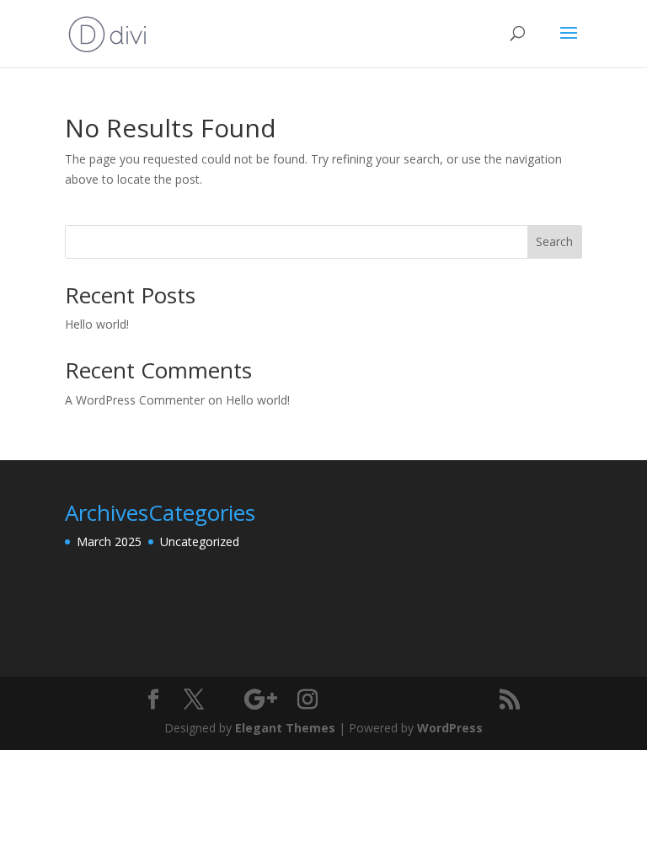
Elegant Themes (285, 728)
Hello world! (97, 324)
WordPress (450, 728)
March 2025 (109, 541)
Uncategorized (199, 541)
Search (554, 241)
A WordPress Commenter (135, 400)
